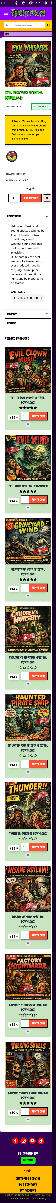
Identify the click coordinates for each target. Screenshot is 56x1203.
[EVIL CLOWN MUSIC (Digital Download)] (26, 368)
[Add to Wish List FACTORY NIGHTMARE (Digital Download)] (40, 1005)
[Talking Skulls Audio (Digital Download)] (26, 1038)
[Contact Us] (31, 3)
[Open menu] (6, 13)
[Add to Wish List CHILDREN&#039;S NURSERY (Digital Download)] (40, 670)
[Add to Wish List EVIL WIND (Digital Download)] (40, 500)
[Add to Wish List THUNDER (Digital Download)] (40, 835)
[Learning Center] (38, 3)
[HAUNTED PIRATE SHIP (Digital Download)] (26, 703)
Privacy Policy (37, 1173)
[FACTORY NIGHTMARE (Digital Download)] (26, 953)
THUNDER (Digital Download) (26, 814)
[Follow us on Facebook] (13, 1113)
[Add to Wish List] (47, 198)
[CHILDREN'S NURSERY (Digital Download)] (26, 618)
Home (7, 34)
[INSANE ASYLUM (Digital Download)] (26, 868)
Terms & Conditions (18, 1173)
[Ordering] (24, 3)
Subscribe (26, 1132)
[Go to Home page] (28, 13)
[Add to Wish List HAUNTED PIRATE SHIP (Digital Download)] (40, 755)
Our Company (26, 1157)
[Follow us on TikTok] (39, 1113)
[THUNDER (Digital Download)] (26, 788)
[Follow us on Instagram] (22, 1113)
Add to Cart (31, 198)
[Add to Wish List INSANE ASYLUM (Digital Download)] (40, 920)
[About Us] (16, 3)
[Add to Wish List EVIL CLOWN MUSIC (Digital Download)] (40, 420)
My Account (26, 1163)
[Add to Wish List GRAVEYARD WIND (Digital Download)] (40, 585)
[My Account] (45, 3)
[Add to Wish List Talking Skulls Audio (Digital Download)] (40, 1090)
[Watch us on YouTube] (30, 1113)
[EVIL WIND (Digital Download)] (26, 453)
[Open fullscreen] (28, 64)
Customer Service (26, 1151)
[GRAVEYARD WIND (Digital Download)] (26, 533)
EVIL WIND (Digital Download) (26, 479)
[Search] (48, 25)
